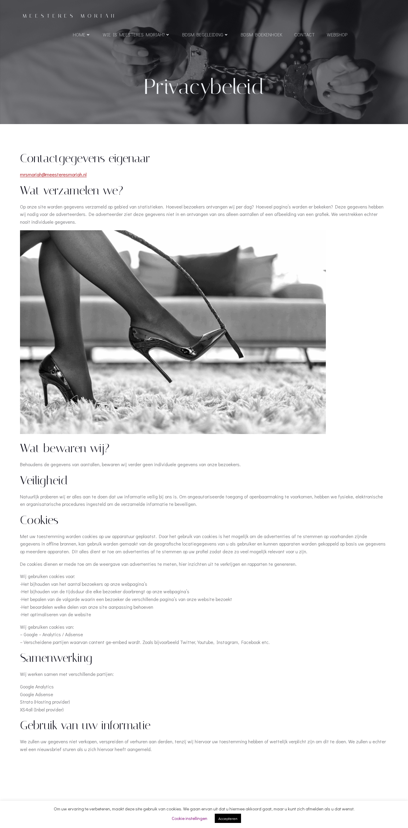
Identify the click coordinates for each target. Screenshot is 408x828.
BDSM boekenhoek (261, 34)
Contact (304, 34)
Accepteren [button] (227, 818)
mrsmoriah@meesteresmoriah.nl (53, 174)
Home (79, 34)
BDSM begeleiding (202, 34)
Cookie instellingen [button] (189, 818)
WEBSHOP (337, 34)
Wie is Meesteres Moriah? (134, 34)
